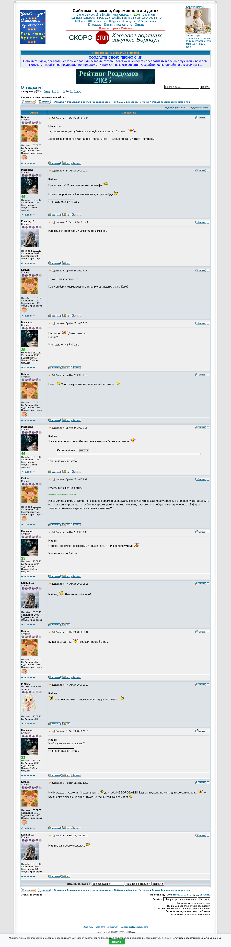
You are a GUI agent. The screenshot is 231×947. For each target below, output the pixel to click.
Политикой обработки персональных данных (196, 937)
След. (77, 91)
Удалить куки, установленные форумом (100, 927)
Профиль (95, 24)
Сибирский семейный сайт (93, 14)
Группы (116, 21)
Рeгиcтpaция (148, 21)
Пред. (47, 91)
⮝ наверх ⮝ (28, 163)
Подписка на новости (83, 17)
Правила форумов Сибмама (115, 28)
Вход (140, 24)
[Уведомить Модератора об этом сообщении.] (208, 117)
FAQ (158, 17)
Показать (84, 451)
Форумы (59, 101)
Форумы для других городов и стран (89, 101)
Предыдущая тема (174, 107)
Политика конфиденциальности (134, 927)
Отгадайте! (32, 87)
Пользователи (98, 21)
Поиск (81, 21)
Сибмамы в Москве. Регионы (131, 101)
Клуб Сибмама (122, 14)
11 (71, 91)
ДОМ (137, 14)
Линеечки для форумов (138, 17)
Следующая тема (198, 107)
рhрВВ (109, 932)
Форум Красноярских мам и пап (171, 101)
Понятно (116, 942)
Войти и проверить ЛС (119, 24)
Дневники (149, 14)
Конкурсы (130, 21)
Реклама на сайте (110, 17)
